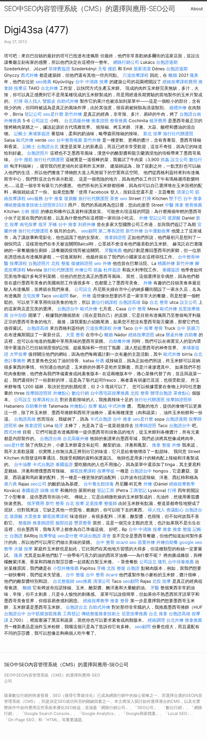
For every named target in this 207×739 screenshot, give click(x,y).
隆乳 (162, 561)
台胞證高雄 (129, 302)
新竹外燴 (73, 114)
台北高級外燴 (77, 120)
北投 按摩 (161, 581)
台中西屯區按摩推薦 (109, 393)
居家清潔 (142, 68)
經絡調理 (156, 620)
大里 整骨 (75, 334)
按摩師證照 (145, 425)
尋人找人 (32, 101)
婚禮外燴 (178, 107)
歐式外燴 (24, 140)
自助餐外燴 (119, 341)
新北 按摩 (152, 133)
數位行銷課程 (105, 302)
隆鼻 (194, 75)
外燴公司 (83, 269)
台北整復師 (63, 581)
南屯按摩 (28, 224)
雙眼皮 (49, 101)
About (197, 8)
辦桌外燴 (174, 334)
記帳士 (20, 133)
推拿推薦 (193, 620)
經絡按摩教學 (182, 484)
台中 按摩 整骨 (148, 328)
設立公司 (179, 159)
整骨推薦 (118, 120)
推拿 (167, 529)
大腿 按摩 (23, 548)
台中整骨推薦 (69, 140)
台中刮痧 (18, 315)
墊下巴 (175, 198)
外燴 (143, 218)
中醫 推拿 (174, 205)
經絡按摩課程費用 (180, 81)
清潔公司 (185, 192)
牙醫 (154, 587)
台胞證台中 (68, 308)
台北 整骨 (159, 302)
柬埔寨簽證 (39, 133)
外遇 (99, 360)
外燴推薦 (12, 120)
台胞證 (16, 535)
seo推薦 (43, 81)
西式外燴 (29, 75)
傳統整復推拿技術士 (100, 613)
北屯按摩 (31, 295)
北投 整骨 (139, 393)
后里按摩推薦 (134, 613)
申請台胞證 (90, 535)
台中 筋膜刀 (188, 328)
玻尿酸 (70, 198)
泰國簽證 (171, 269)
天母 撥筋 (107, 68)
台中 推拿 (53, 198)
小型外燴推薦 (66, 568)
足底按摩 (94, 503)
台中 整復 (75, 574)
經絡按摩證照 (141, 334)
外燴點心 (61, 393)
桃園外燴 (166, 263)
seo (51, 140)
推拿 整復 (161, 445)
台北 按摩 (74, 503)
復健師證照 (82, 263)
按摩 (92, 406)
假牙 (42, 224)
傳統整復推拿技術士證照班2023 (35, 205)
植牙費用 (158, 120)
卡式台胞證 (101, 419)
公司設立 (40, 120)
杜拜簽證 (112, 269)
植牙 (58, 425)
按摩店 (20, 88)
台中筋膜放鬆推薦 (44, 613)
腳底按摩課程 (83, 471)
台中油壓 (22, 464)
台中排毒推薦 (181, 561)
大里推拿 (32, 516)
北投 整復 (60, 263)
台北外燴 (49, 88)
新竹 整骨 (55, 503)
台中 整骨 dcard (112, 542)
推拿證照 (100, 120)
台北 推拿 (158, 613)
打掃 (18, 101)
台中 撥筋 (23, 159)
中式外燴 (117, 406)
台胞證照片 (38, 153)
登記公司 (33, 114)
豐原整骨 (82, 522)
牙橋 (52, 224)
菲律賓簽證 (59, 68)
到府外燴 (86, 224)
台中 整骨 (136, 308)
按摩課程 (18, 263)
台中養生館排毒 (99, 484)
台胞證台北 (47, 146)
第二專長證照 (111, 231)
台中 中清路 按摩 (91, 81)
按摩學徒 (106, 471)
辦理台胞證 (161, 393)
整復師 (110, 503)
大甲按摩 (18, 354)
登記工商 (105, 490)
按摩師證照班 (39, 393)
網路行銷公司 (126, 62)
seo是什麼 (53, 114)
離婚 (172, 75)
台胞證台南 (190, 114)
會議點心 (175, 509)
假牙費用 (35, 503)
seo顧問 (89, 231)
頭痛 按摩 (49, 490)
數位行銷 (80, 393)
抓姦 (165, 159)
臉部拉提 (64, 522)
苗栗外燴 (146, 542)
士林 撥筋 (30, 211)
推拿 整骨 (119, 600)
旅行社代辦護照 (178, 133)
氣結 (102, 406)
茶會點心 (182, 393)
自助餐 (190, 334)
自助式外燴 (67, 101)
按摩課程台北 (45, 399)
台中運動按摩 (157, 231)
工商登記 (138, 490)
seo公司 (38, 484)
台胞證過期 (167, 62)
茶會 (114, 198)
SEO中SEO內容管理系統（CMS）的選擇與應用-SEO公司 (89, 8)
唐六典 (10, 484)
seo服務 (35, 198)
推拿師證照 (115, 237)
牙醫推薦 (113, 250)
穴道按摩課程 (136, 75)
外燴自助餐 (167, 542)
